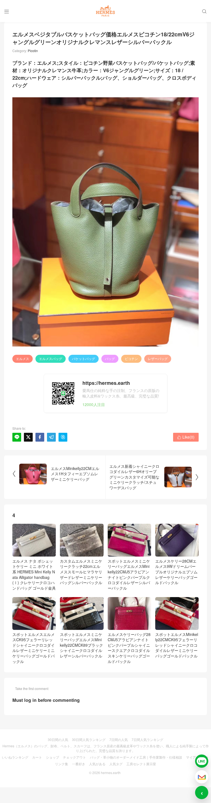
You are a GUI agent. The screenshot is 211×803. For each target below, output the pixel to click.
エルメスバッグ (50, 358)
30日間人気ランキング (89, 739)
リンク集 (61, 763)
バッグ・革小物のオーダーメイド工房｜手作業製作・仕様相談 (136, 757)
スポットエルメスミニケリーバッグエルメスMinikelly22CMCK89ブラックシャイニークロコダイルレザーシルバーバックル (81, 645)
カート (37, 757)
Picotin (33, 50)
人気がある (97, 763)
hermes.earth (111, 772)
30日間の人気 (58, 739)
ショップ (52, 757)
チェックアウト (74, 757)
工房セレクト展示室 (141, 763)
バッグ (110, 358)
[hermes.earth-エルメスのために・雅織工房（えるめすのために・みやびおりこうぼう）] (105, 11)
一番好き (78, 763)
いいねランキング (15, 757)
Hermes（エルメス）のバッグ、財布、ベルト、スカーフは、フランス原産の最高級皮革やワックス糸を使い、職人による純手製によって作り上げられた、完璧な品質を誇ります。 (105, 748)
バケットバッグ (83, 358)
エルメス (22, 358)
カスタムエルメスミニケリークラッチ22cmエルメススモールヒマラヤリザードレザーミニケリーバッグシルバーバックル (81, 571)
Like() (186, 437)
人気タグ (116, 763)
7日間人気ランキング (147, 739)
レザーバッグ (158, 358)
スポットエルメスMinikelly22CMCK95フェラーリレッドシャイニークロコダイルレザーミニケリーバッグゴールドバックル (176, 645)
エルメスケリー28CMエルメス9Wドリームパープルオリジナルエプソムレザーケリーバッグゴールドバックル (176, 571)
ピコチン (131, 358)
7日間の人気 (118, 739)
